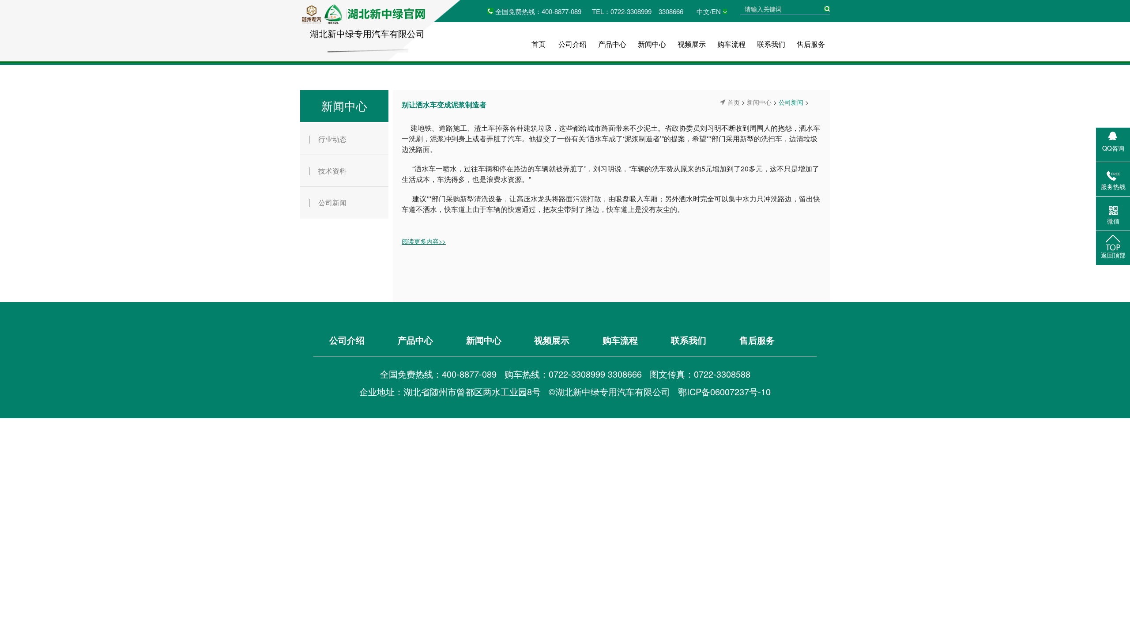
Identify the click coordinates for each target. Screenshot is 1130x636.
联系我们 (771, 44)
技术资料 (332, 171)
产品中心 (612, 44)
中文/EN (709, 11)
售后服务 (811, 44)
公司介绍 (572, 44)
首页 (538, 44)
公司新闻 (332, 202)
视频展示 (692, 44)
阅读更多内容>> (424, 241)
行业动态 (332, 139)
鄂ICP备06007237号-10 (724, 391)
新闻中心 (652, 44)
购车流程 (731, 44)
